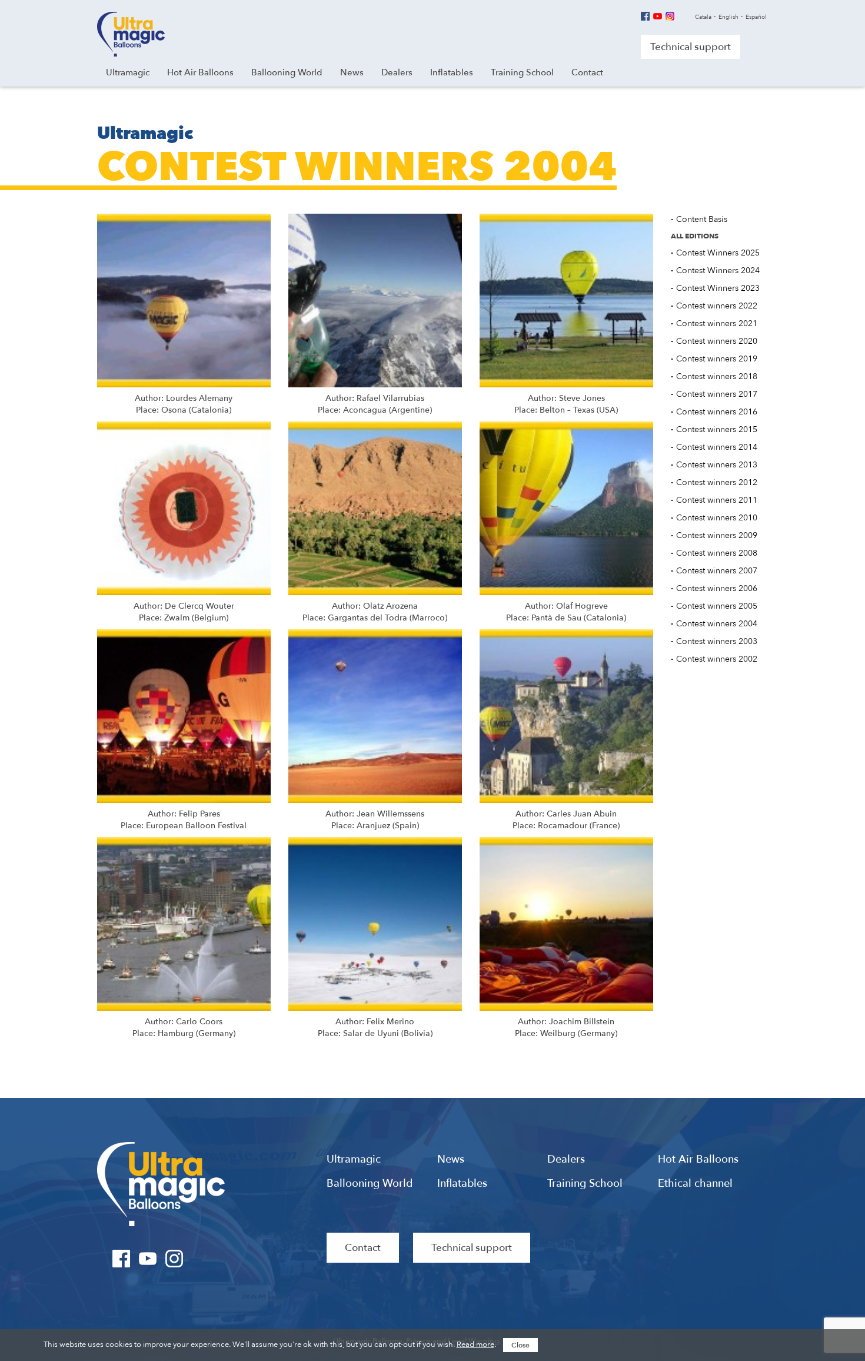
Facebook (645, 16)
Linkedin (682, 16)
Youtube (657, 16)
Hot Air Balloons (698, 1160)
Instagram (670, 16)
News (450, 1160)
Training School (585, 1184)
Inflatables (462, 1184)
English (728, 17)
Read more (475, 1344)
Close (520, 1345)
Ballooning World (369, 1184)
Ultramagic (131, 34)
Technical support (690, 47)
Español (756, 17)
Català (703, 17)
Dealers (566, 1160)
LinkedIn (201, 1258)
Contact (363, 1247)
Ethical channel (695, 1184)
